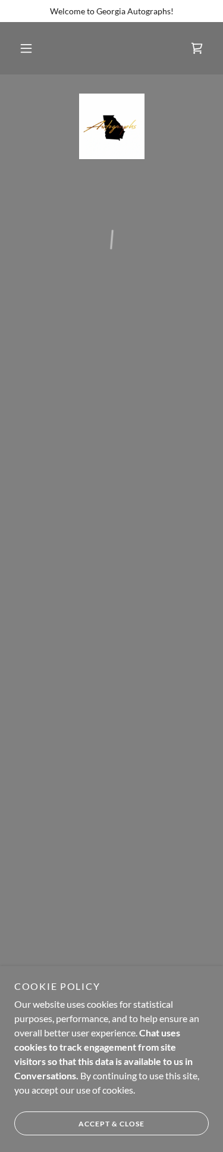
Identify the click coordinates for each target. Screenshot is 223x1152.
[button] (26, 48)
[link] (112, 126)
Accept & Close (111, 1123)
